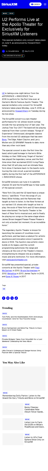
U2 (3, 93)
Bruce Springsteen (29, 270)
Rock (11, 13)
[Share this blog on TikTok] (16, 298)
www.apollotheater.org (16, 259)
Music (5, 13)
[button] (45, 4)
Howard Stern (21, 111)
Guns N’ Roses (12, 276)
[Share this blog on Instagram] (8, 298)
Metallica (11, 273)
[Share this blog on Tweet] (12, 298)
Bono (4, 139)
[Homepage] (9, 4)
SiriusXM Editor (13, 51)
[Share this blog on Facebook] (3, 298)
